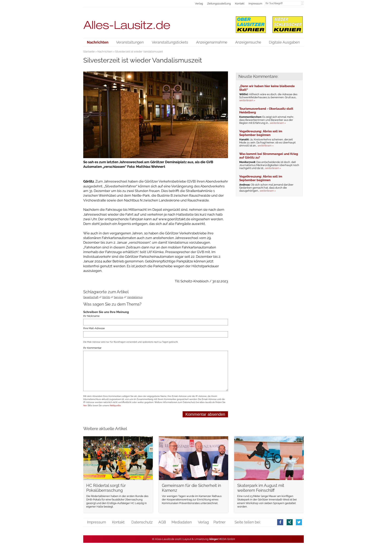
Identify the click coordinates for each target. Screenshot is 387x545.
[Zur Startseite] (155, 22)
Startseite (89, 51)
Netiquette (115, 405)
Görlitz (106, 297)
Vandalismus (135, 297)
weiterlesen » (247, 100)
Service (118, 297)
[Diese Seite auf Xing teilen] (290, 522)
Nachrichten (104, 51)
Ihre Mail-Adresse (94, 328)
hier (85, 405)
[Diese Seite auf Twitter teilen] (299, 522)
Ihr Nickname (91, 315)
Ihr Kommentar (92, 347)
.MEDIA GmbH (222, 539)
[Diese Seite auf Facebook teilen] (280, 522)
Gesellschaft (90, 297)
